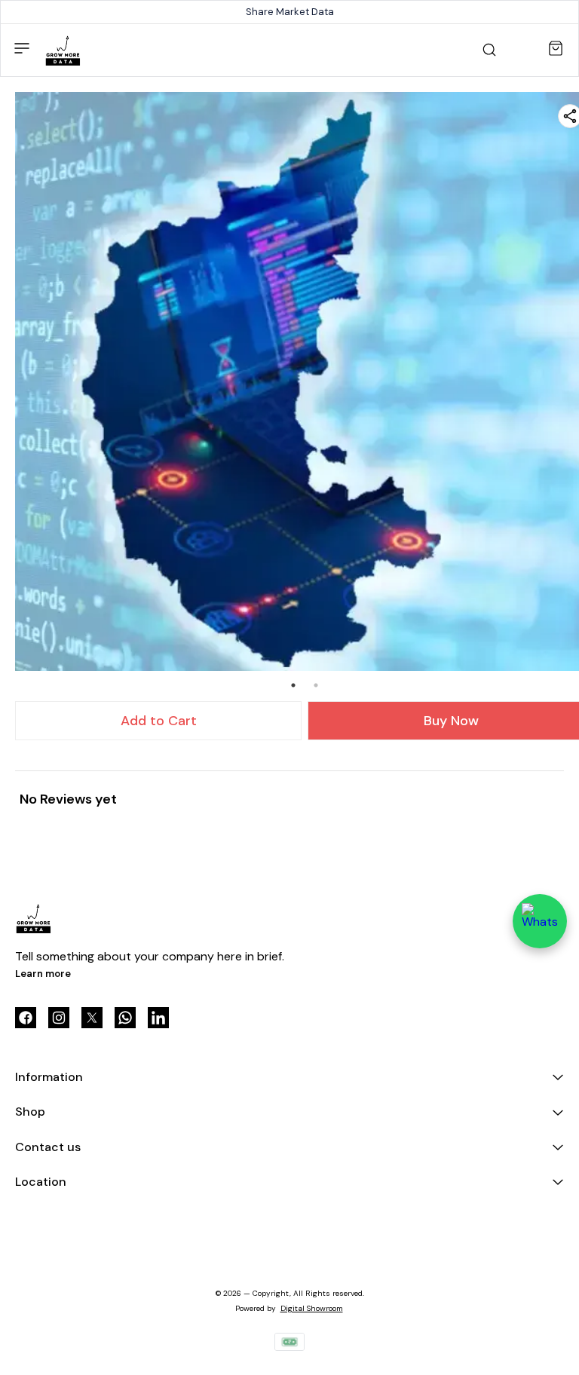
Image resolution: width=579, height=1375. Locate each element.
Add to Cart (159, 721)
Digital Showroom (311, 1308)
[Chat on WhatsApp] (540, 921)
